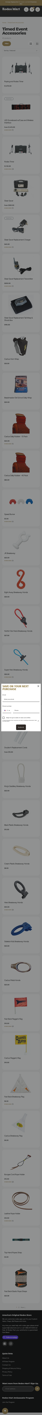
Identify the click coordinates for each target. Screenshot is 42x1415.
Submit (21, 727)
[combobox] (6, 710)
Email (4, 695)
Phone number (6, 706)
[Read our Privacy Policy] (38, 721)
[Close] (38, 686)
